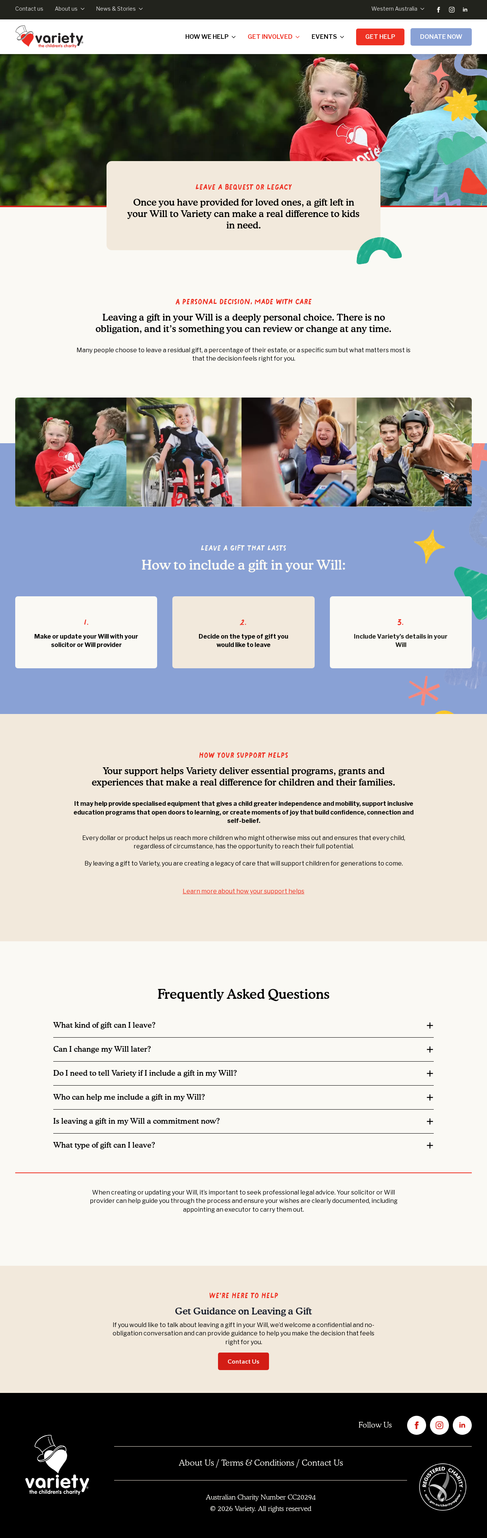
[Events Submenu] (343, 37)
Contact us (29, 8)
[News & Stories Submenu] (139, 8)
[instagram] (451, 9)
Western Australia (394, 8)
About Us (196, 1463)
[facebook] (438, 9)
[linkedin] (465, 9)
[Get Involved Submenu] (299, 37)
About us (66, 8)
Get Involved (270, 36)
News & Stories (116, 8)
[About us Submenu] (81, 8)
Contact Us (322, 1463)
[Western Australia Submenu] (420, 8)
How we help (207, 36)
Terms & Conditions (257, 1463)
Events (324, 36)
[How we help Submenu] (235, 37)
